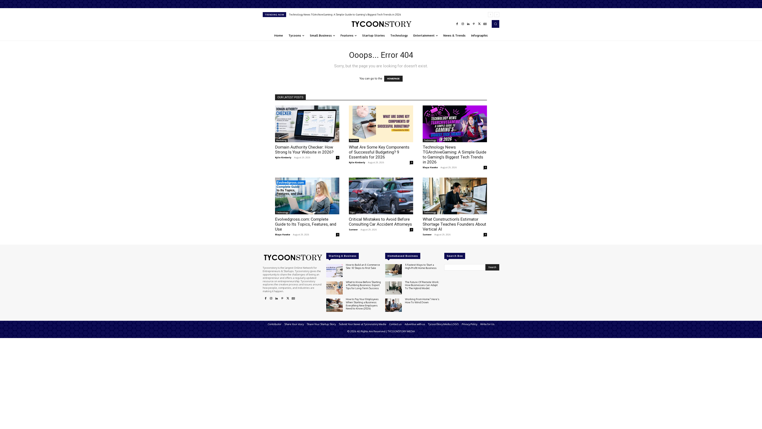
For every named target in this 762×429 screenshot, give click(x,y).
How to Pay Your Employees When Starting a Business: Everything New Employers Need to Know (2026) (362, 304)
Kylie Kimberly (283, 157)
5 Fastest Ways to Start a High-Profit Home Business (421, 266)
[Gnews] (485, 24)
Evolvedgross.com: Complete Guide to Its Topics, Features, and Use (305, 224)
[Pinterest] (474, 24)
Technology (430, 140)
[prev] (490, 14)
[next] (496, 14)
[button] (495, 24)
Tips (352, 212)
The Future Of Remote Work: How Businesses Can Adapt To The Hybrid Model (422, 285)
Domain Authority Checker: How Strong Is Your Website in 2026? (304, 150)
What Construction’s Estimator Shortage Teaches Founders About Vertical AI (454, 224)
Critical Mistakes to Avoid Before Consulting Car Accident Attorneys (380, 222)
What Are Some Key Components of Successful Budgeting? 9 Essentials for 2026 (379, 152)
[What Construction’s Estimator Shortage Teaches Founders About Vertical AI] (455, 196)
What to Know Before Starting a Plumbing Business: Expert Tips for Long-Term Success (363, 285)
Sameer (353, 229)
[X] (479, 24)
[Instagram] (463, 24)
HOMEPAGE (393, 78)
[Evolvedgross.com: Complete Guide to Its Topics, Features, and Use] (307, 196)
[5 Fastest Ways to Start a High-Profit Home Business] (393, 270)
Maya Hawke (430, 167)
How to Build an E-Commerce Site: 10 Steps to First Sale (363, 266)
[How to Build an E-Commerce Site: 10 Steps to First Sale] (334, 270)
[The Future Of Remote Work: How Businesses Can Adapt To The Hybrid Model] (393, 288)
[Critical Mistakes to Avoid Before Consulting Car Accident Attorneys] (381, 196)
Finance (354, 140)
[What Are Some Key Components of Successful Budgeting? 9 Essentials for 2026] (381, 123)
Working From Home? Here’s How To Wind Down (422, 301)
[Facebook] (457, 24)
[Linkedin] (468, 24)
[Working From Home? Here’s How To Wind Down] (393, 305)
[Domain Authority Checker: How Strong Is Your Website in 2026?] (307, 123)
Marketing (281, 140)
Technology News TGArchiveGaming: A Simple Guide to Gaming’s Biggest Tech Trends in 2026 (345, 14)
